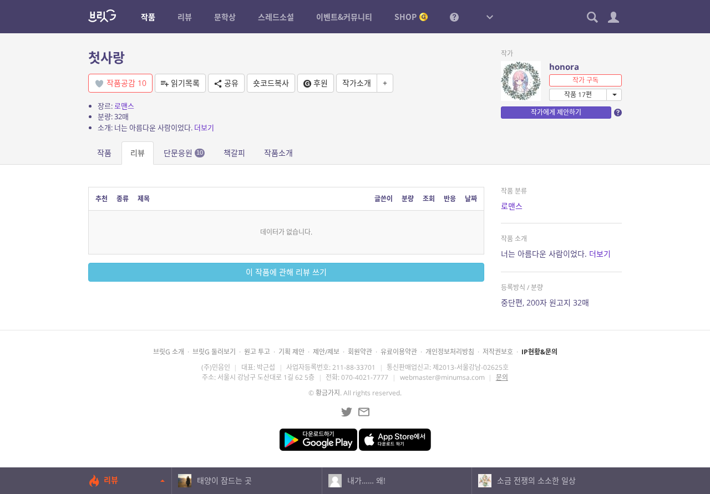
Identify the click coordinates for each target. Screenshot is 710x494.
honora (564, 66)
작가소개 (356, 83)
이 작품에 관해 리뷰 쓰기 (286, 272)
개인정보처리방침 (449, 352)
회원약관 (360, 352)
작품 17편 (578, 94)
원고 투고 (257, 352)
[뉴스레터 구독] (363, 411)
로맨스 (124, 106)
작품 (104, 152)
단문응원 (183, 152)
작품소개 (278, 152)
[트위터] (346, 411)
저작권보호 (498, 352)
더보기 (204, 128)
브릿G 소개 (168, 352)
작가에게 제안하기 (556, 112)
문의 (502, 377)
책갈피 (234, 152)
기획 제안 (291, 352)
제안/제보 (326, 352)
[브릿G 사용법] (454, 16)
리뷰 (137, 152)
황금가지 (328, 393)
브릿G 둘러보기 (214, 352)
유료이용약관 (399, 352)
